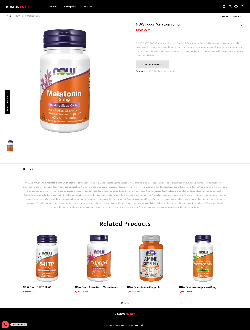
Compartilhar (7, 103)
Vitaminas (172, 71)
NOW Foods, (154, 71)
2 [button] (125, 303)
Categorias (70, 6)
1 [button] (122, 303)
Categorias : (141, 71)
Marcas (88, 6)
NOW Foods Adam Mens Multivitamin (96, 287)
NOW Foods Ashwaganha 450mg (197, 287)
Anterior (223, 17)
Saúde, (164, 71)
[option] (47, 266)
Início (53, 6)
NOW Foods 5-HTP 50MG (37, 287)
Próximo (237, 17)
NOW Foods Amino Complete (143, 287)
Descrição (29, 169)
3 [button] (128, 303)
